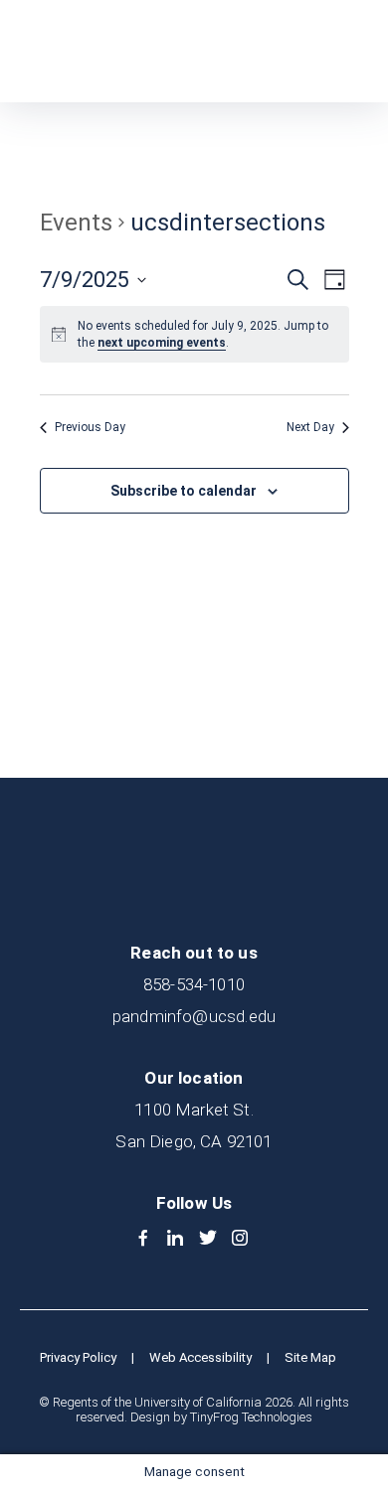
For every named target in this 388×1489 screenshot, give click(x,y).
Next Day (310, 427)
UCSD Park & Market (115, 51)
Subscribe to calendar (183, 491)
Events (76, 222)
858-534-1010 (194, 984)
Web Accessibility (200, 1357)
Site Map (310, 1357)
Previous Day (90, 427)
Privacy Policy (78, 1357)
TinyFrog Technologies (251, 1417)
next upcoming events (161, 343)
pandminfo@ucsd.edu (194, 1016)
